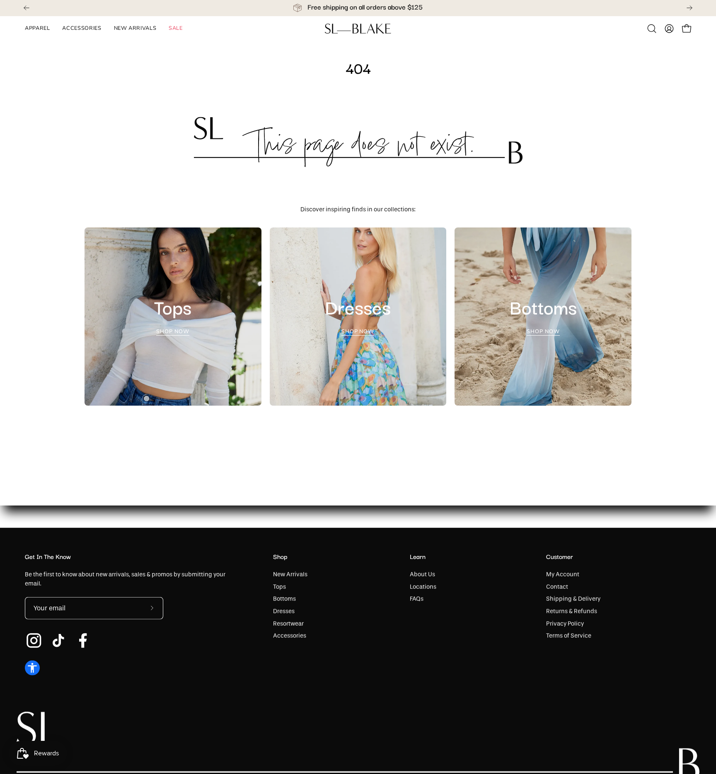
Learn (418, 557)
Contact (557, 586)
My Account (562, 574)
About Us (422, 574)
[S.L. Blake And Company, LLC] (358, 29)
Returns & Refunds (571, 611)
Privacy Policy (565, 623)
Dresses (284, 611)
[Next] (689, 8)
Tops (279, 586)
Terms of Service (568, 635)
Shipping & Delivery (573, 598)
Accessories (289, 635)
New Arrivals (290, 574)
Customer (559, 557)
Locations (423, 586)
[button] (651, 28)
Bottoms (284, 598)
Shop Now (173, 331)
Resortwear (288, 623)
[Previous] (26, 8)
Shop (280, 557)
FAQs (416, 598)
